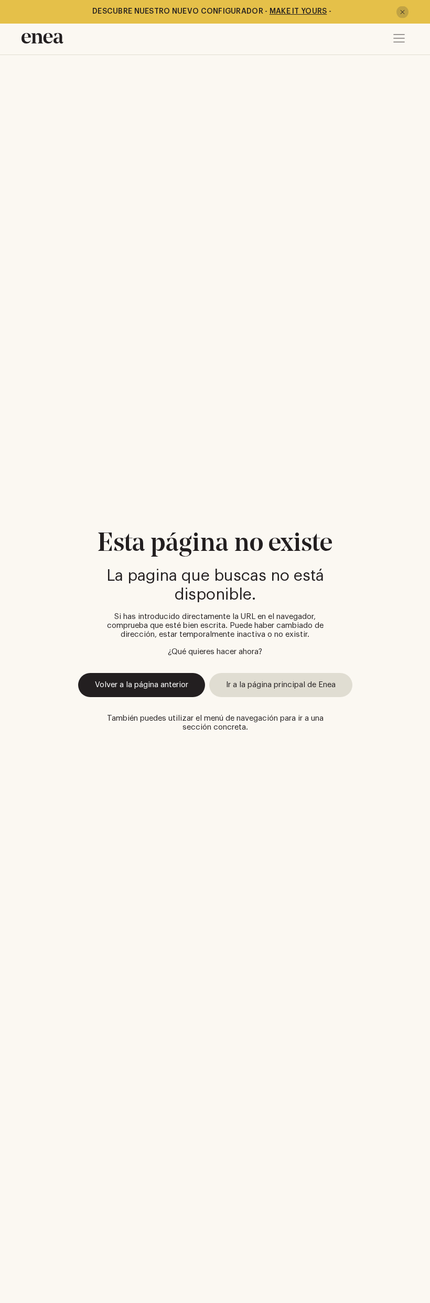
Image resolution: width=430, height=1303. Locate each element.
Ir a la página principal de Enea (281, 685)
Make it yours (298, 11)
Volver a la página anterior (141, 685)
